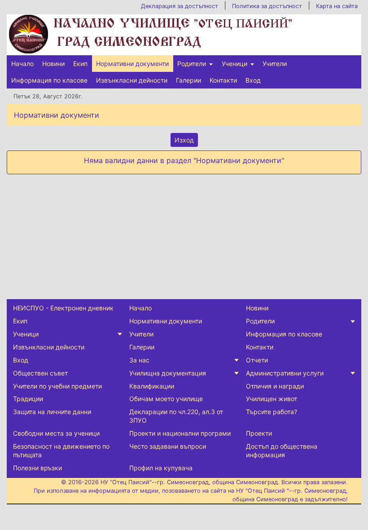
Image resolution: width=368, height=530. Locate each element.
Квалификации (151, 386)
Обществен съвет (40, 373)
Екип (80, 63)
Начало (22, 63)
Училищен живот (271, 398)
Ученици (234, 63)
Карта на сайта (337, 6)
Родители (191, 63)
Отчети (257, 360)
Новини (53, 63)
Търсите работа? (271, 411)
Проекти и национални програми (180, 433)
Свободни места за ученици (56, 433)
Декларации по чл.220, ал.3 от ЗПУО (176, 416)
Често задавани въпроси (167, 446)
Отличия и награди (275, 386)
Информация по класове (49, 80)
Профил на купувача (161, 468)
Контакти (223, 80)
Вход (253, 80)
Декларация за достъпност (179, 6)
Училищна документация (167, 373)
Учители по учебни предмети (57, 386)
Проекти (259, 433)
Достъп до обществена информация (281, 450)
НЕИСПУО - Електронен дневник (63, 308)
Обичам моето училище (166, 398)
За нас (139, 360)
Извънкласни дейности (131, 80)
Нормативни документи (132, 63)
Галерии (188, 80)
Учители (275, 63)
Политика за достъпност (267, 6)
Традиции (28, 398)
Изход (184, 140)
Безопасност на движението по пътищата (61, 450)
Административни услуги (285, 373)
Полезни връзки (37, 468)
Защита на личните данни (52, 411)
